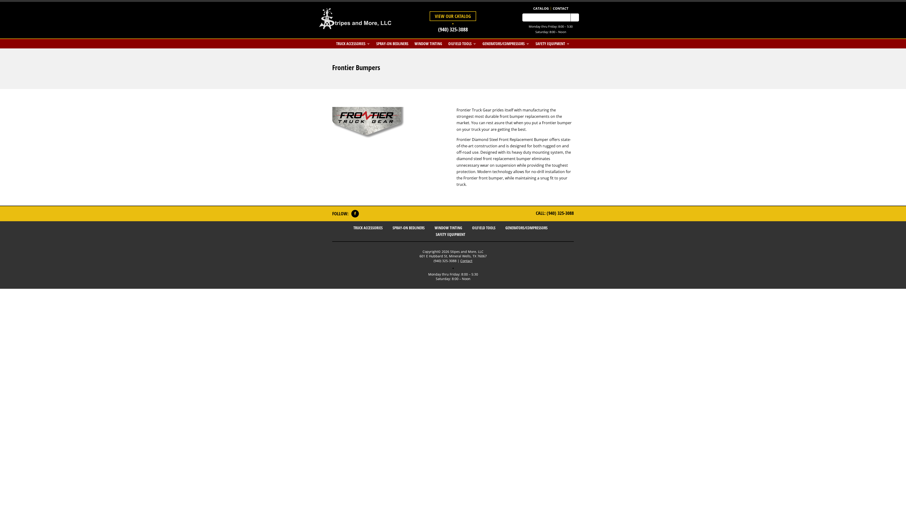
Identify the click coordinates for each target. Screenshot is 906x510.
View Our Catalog (453, 16)
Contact (560, 8)
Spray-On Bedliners (392, 43)
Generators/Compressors (503, 43)
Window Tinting (428, 43)
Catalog (541, 8)
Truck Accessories (350, 43)
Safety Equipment (550, 43)
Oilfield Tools (460, 43)
